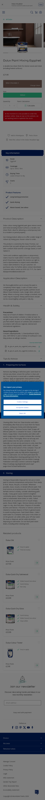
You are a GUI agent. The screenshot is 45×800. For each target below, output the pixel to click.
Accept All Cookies (22, 407)
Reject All (22, 413)
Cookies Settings (22, 402)
